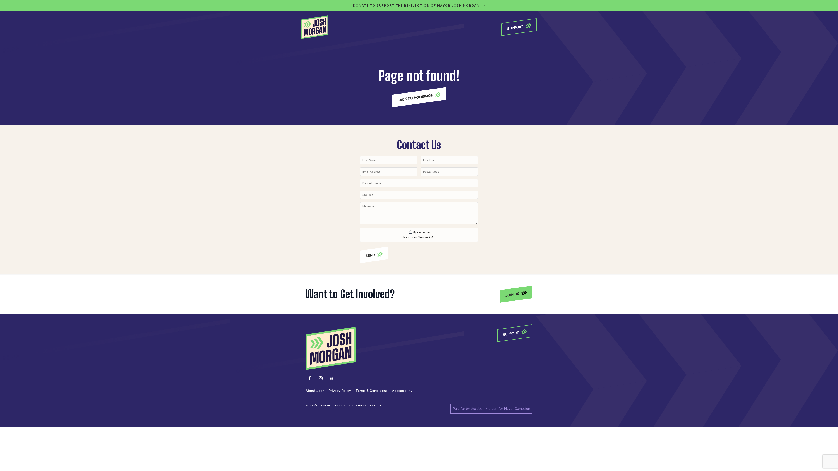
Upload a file (421, 232)
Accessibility (402, 391)
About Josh (315, 391)
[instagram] (320, 378)
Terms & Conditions (371, 391)
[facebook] (310, 378)
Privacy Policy (340, 391)
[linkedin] (331, 378)
